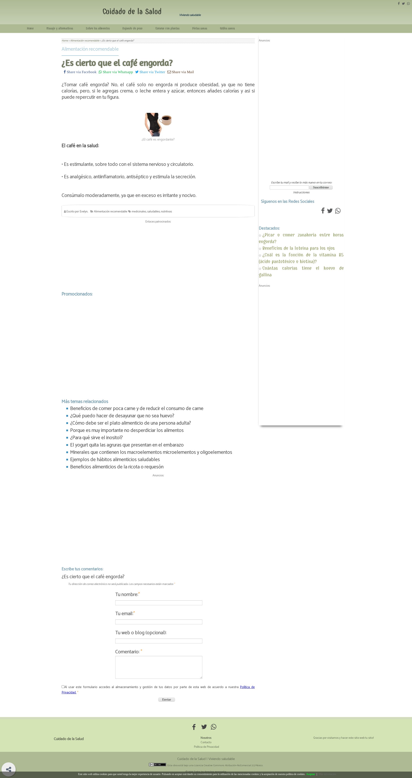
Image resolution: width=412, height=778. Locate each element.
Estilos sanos (227, 28)
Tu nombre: (127, 595)
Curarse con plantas (167, 28)
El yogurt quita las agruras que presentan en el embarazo (127, 445)
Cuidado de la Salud (132, 11)
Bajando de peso (132, 28)
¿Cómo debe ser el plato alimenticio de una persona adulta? (130, 423)
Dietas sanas (199, 28)
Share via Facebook (81, 72)
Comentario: (128, 652)
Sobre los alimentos (98, 28)
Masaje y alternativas (60, 28)
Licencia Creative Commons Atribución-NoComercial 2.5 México (228, 765)
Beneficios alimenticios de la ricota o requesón (117, 467)
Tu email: (125, 614)
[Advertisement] (158, 256)
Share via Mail (182, 72)
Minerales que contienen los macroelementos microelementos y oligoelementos (151, 452)
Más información (327, 774)
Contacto (206, 742)
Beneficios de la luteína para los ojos (298, 248)
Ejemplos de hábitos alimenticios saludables (115, 460)
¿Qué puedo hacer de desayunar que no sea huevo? (122, 416)
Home (30, 28)
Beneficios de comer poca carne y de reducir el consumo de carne (136, 409)
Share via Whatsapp (117, 72)
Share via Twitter (152, 72)
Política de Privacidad (206, 747)
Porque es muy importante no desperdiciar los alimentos (127, 430)
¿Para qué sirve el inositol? (96, 438)
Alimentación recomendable (90, 49)
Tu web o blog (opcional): (141, 633)
